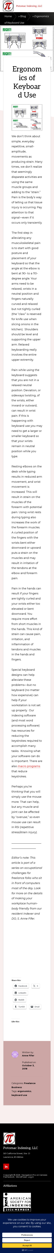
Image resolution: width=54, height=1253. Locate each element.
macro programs (29, 766)
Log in (31, 1177)
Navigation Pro (29, 1175)
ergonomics (24, 1091)
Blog (23, 16)
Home (8, 16)
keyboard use (19, 1095)
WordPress (21, 1177)
